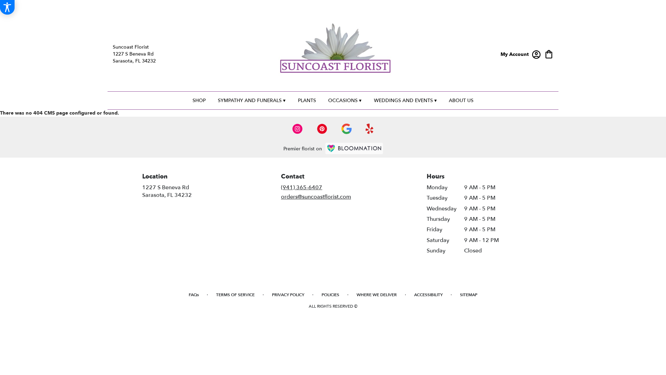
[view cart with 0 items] (549, 53)
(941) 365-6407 (301, 187)
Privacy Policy (288, 295)
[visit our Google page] (346, 129)
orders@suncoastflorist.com (316, 197)
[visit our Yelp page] (370, 129)
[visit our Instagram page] (297, 129)
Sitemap (468, 295)
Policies (330, 295)
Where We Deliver (377, 295)
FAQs (194, 295)
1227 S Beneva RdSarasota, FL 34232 (167, 191)
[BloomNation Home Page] (354, 148)
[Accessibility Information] (7, 7)
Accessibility (428, 295)
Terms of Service (235, 295)
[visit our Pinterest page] (322, 129)
